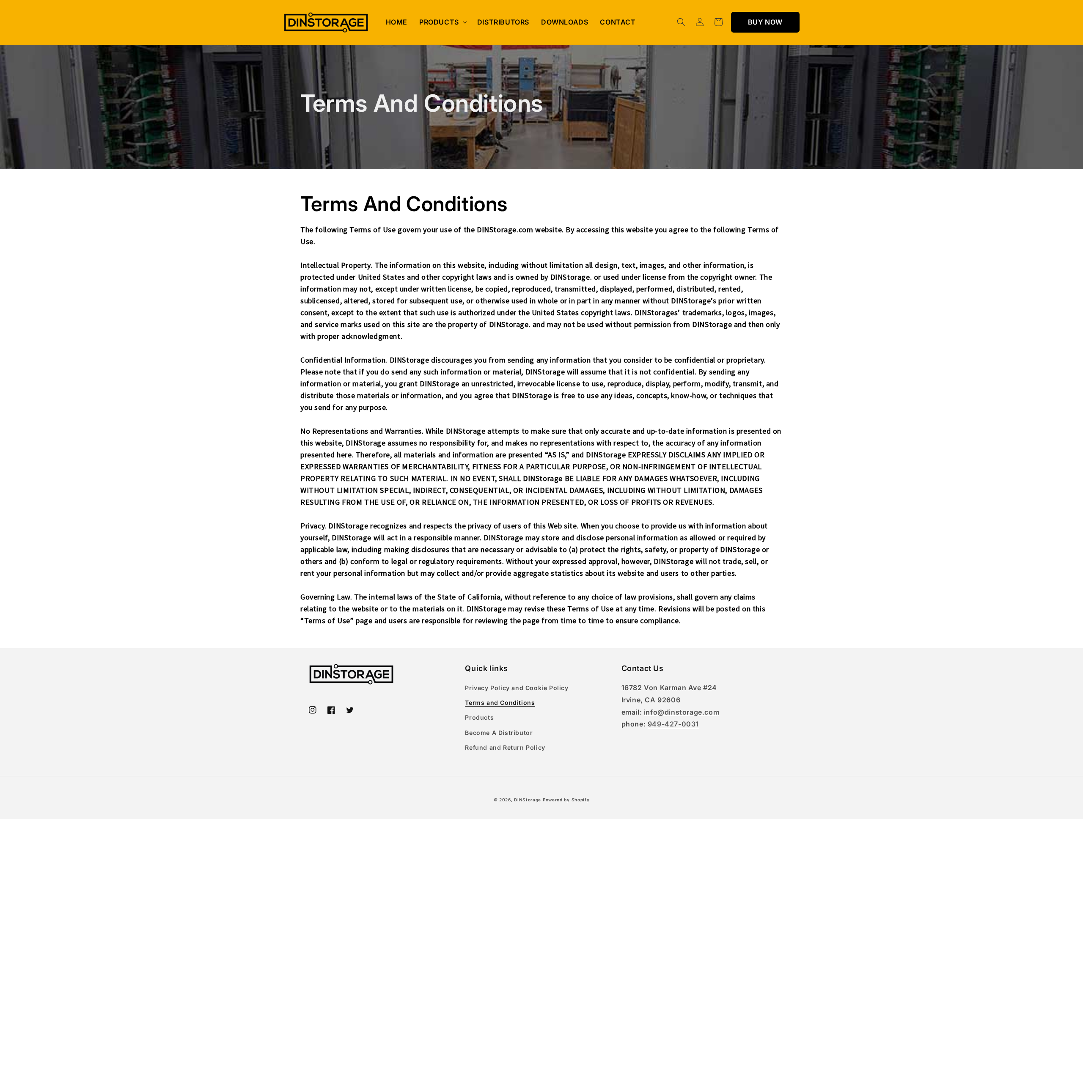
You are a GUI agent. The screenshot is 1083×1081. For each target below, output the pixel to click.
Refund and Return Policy (505, 747)
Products (479, 717)
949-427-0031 (673, 724)
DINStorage (527, 799)
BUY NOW (765, 22)
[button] (442, 22)
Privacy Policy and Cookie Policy (516, 687)
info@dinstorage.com (681, 712)
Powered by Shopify (566, 799)
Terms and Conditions (500, 702)
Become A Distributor (499, 732)
